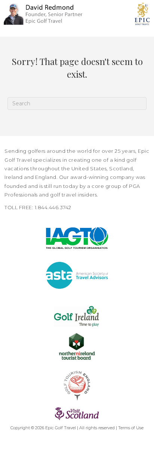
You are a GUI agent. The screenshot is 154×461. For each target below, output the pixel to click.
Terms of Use (131, 427)
